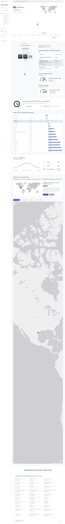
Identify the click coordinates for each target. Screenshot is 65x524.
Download (45, 194)
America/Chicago (58, 54)
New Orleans (18, 509)
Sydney (15, 150)
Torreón (46, 497)
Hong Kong (15, 142)
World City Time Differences (5, 22)
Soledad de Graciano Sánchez (35, 509)
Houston (32, 486)
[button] (6, 29)
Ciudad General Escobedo (20, 490)
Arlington (46, 501)
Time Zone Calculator (6, 20)
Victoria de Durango (34, 514)
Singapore (15, 145)
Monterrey (32, 494)
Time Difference (5, 16)
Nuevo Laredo (47, 478)
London (15, 129)
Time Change (5, 18)
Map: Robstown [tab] (16, 199)
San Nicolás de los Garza (48, 490)
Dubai (15, 137)
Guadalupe (17, 494)
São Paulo (15, 126)
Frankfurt (17, 131)
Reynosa (32, 482)
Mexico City (16, 118)
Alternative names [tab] (24, 199)
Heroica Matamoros (48, 482)
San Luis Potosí (47, 509)
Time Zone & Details (6, 17)
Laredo (31, 478)
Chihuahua (17, 514)
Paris (20, 131)
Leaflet (54, 463)
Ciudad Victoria (33, 497)
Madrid (22, 131)
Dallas (17, 505)
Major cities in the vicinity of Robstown (28, 476)
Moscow (15, 134)
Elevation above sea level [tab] (39, 199)
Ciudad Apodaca (47, 486)
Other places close (19, 520)
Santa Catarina (47, 494)
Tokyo (15, 148)
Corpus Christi (18, 478)
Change (4, 7)
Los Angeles (16, 115)
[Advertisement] (38, 24)
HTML (25, 64)
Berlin (15, 131)
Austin (17, 486)
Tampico (46, 505)
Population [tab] (31, 199)
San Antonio (18, 482)
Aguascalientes (47, 514)
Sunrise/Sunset (5, 23)
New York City (16, 123)
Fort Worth (32, 501)
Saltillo (17, 497)
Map (4, 24)
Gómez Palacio (18, 501)
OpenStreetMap (58, 463)
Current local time (6, 14)
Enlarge (52, 194)
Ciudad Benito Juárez (34, 490)
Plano (31, 505)
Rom (24, 131)
